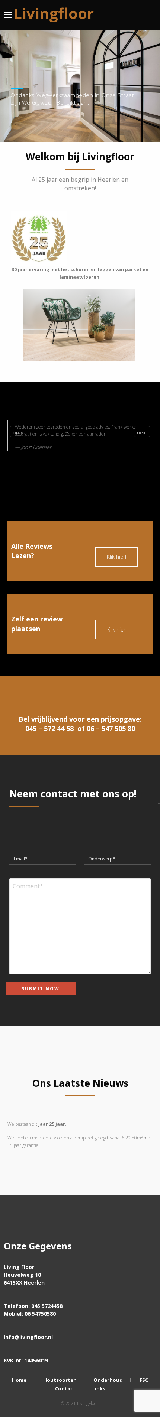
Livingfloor (53, 13)
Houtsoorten (60, 1380)
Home (19, 1380)
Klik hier (116, 629)
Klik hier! (116, 556)
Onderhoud (108, 1380)
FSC (144, 1380)
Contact (65, 1388)
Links (98, 1388)
